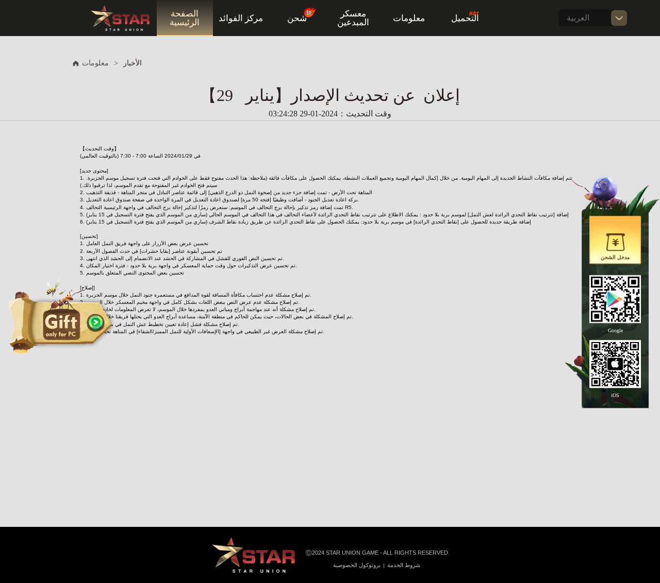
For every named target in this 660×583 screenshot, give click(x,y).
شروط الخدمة (403, 565)
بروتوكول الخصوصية (357, 565)
